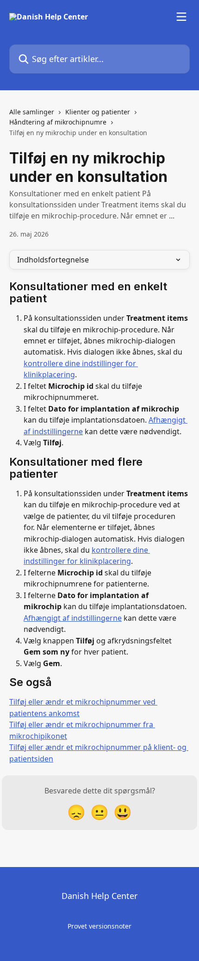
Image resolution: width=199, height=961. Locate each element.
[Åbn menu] (181, 16)
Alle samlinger (31, 111)
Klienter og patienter (97, 111)
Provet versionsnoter (99, 926)
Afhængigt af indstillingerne (73, 618)
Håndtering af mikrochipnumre (57, 122)
